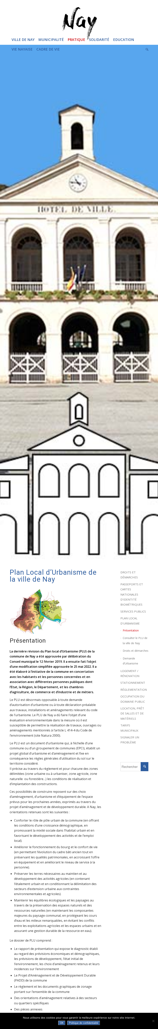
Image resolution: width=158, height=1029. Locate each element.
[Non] (153, 1021)
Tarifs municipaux (129, 727)
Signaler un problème (129, 739)
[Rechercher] (146, 49)
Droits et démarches (129, 574)
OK (62, 1022)
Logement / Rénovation (129, 673)
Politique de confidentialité (83, 1022)
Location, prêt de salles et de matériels (132, 713)
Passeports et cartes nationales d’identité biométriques (131, 594)
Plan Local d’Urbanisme (130, 620)
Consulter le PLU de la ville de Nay (135, 640)
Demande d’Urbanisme (130, 661)
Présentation (131, 630)
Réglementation (133, 689)
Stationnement (132, 683)
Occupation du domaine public (132, 698)
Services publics (133, 611)
